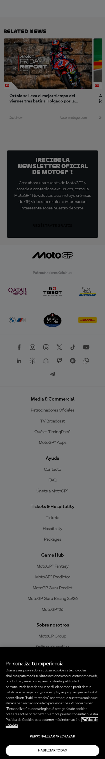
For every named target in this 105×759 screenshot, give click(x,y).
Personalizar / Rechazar (52, 736)
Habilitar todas (52, 750)
